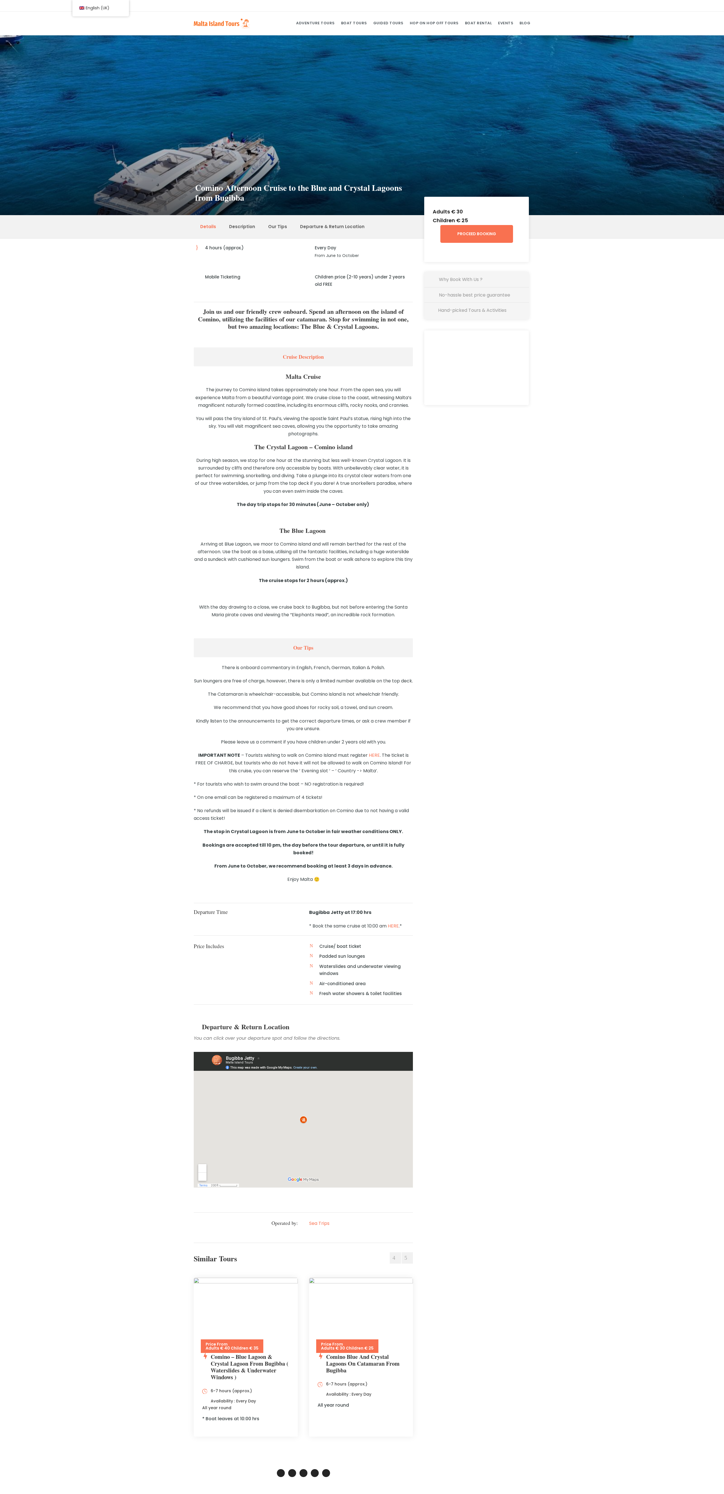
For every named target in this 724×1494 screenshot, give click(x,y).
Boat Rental (478, 23)
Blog (525, 23)
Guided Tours (388, 23)
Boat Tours (354, 23)
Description (242, 227)
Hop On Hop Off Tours (434, 23)
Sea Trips (319, 1223)
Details (208, 227)
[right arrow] (407, 1258)
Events (505, 23)
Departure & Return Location (332, 227)
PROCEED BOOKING (476, 234)
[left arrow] (395, 1258)
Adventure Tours (315, 23)
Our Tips (277, 227)
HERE (374, 755)
